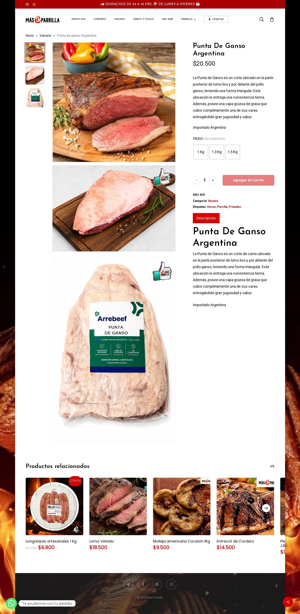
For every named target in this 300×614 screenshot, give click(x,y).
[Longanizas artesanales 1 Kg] (54, 506)
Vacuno (45, 35)
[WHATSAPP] (34, 4)
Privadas (235, 206)
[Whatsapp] (11, 603)
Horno (211, 206)
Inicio (30, 35)
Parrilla (222, 206)
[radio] (201, 152)
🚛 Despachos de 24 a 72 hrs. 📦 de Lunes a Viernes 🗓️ (150, 4)
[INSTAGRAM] (27, 4)
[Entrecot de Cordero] (245, 506)
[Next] (266, 508)
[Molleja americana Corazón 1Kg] (182, 506)
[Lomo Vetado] (118, 506)
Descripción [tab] (206, 218)
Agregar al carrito (248, 180)
